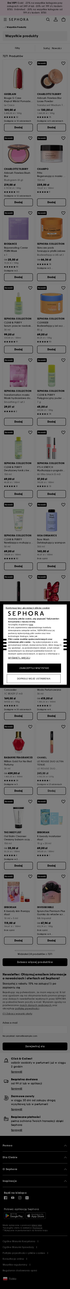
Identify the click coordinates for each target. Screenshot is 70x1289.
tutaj (31, 624)
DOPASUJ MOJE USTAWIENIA (33, 678)
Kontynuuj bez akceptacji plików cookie (28, 607)
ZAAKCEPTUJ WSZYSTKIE (34, 668)
